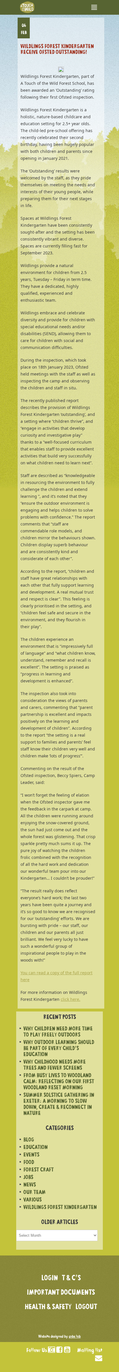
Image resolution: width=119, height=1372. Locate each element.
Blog (28, 1140)
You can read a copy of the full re (52, 972)
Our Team (34, 1192)
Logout (86, 1307)
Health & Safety (48, 1307)
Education (35, 1147)
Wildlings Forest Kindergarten (60, 1207)
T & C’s (71, 1278)
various (32, 1200)
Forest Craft (38, 1170)
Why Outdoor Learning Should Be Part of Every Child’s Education (58, 1048)
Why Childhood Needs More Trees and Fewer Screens (54, 1065)
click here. (70, 999)
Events (31, 1155)
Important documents (61, 1293)
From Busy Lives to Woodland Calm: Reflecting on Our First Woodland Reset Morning (58, 1082)
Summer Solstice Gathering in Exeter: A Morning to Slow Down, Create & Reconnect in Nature (58, 1104)
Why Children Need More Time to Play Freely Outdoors (58, 1032)
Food (28, 1162)
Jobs (28, 1177)
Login (49, 1278)
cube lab (75, 1337)
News (29, 1185)
